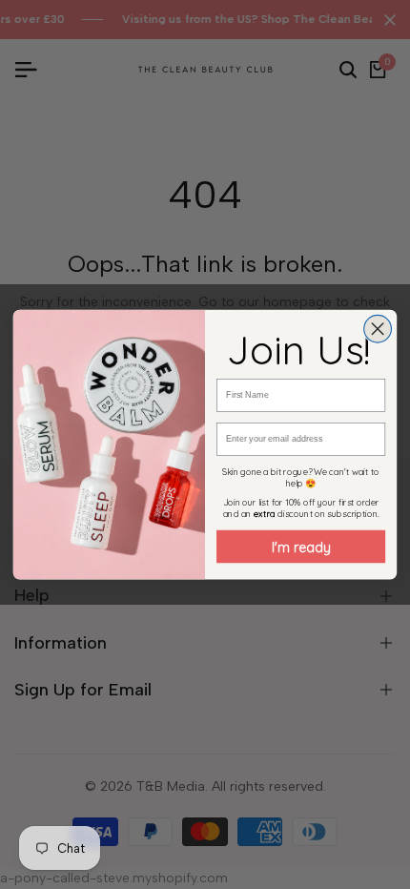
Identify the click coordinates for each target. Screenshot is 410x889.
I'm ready (301, 546)
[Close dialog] (378, 328)
